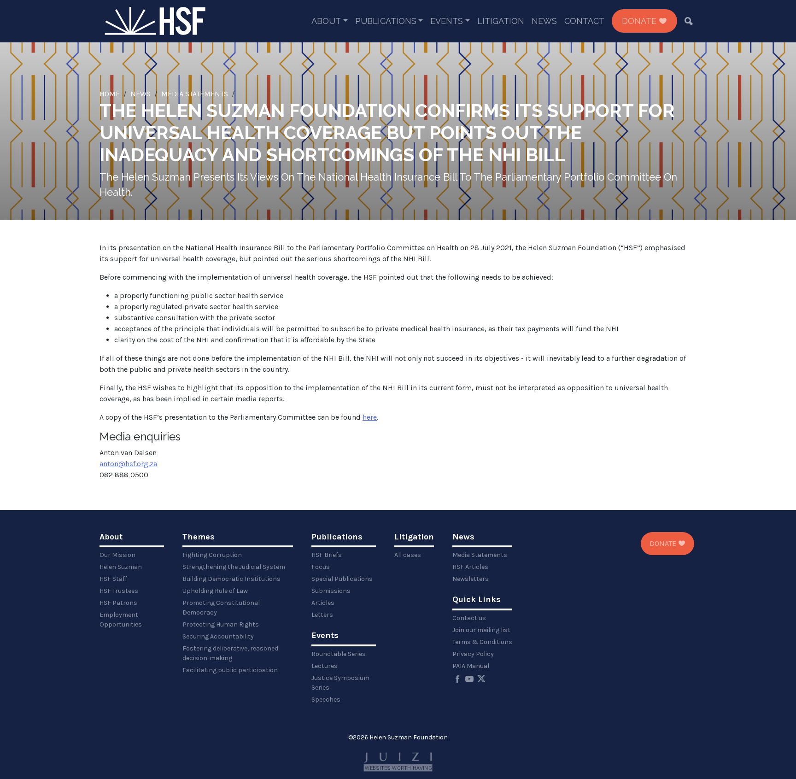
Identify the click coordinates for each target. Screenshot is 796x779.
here (370, 417)
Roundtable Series (338, 654)
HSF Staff (113, 579)
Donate (640, 21)
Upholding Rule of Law (215, 591)
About (326, 21)
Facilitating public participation (230, 670)
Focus (320, 567)
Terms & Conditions (482, 642)
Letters (322, 615)
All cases (407, 555)
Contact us (469, 618)
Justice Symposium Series (340, 682)
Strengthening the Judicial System (233, 567)
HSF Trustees (119, 591)
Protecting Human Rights (220, 624)
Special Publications (342, 579)
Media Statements (194, 93)
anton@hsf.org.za (128, 463)
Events (446, 21)
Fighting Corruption (212, 555)
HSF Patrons (118, 603)
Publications (385, 21)
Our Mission (117, 555)
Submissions (331, 591)
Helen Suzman (121, 567)
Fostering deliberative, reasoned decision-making (230, 653)
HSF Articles (470, 567)
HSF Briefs (326, 555)
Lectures (324, 666)
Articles (322, 603)
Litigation (500, 21)
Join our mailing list (481, 630)
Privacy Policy (473, 654)
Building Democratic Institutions (231, 579)
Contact (584, 21)
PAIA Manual (470, 666)
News (544, 21)
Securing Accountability (218, 636)
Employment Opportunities (121, 619)
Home (110, 93)
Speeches (325, 699)
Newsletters (470, 579)
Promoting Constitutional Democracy (221, 607)
